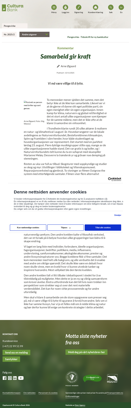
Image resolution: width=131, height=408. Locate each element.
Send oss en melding (16, 352)
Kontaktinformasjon (11, 392)
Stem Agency (80, 405)
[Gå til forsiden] (12, 7)
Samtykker (11, 359)
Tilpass (64, 227)
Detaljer (117, 215)
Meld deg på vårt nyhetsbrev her (86, 352)
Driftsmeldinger (72, 396)
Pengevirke (9, 25)
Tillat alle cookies (103, 227)
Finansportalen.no (115, 392)
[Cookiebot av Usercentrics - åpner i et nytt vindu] (110, 179)
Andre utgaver (29, 34)
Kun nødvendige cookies (28, 227)
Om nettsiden (29, 392)
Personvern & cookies (48, 392)
